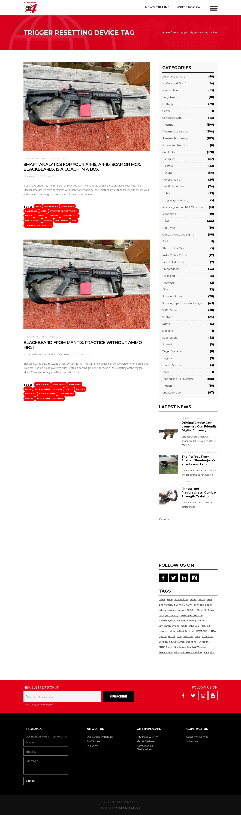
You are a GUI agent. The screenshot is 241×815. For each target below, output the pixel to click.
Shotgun (167, 317)
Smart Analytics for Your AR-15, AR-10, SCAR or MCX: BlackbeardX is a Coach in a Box (82, 167)
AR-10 (38, 206)
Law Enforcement (173, 186)
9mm (170, 599)
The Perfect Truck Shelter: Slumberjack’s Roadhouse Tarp (199, 460)
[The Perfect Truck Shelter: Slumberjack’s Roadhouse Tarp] (168, 464)
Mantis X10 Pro (32, 220)
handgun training (169, 615)
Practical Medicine (173, 262)
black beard (67, 206)
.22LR (162, 599)
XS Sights (209, 652)
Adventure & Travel (174, 76)
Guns (211, 610)
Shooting (191, 641)
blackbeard (31, 211)
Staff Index (93, 741)
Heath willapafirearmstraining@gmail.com (49, 354)
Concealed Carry (172, 117)
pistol (171, 636)
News (165, 220)
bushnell (179, 604)
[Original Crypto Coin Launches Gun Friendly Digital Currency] (168, 432)
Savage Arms (176, 641)
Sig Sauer (179, 647)
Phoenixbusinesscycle (127, 807)
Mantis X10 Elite (70, 216)
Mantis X (40, 216)
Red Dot (188, 636)
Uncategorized (171, 392)
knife (201, 620)
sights (166, 324)
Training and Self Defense (178, 378)
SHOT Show (169, 310)
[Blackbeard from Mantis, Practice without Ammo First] (86, 284)
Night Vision (169, 227)
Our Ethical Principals (100, 736)
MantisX (48, 220)
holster (181, 620)
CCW (189, 604)
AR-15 (201, 599)
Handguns (168, 159)
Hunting (167, 172)
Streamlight (165, 652)
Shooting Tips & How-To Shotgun (182, 303)
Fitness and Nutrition (175, 145)
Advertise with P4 (147, 736)
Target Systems (172, 351)
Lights (166, 193)
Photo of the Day (173, 248)
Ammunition (170, 90)
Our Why (92, 746)
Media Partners (146, 741)
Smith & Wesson (196, 647)
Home (166, 32)
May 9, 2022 (56, 336)
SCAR (74, 220)
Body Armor (169, 97)
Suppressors (169, 337)
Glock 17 (201, 610)
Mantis (28, 216)
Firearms (167, 124)
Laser (44, 211)
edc (161, 610)
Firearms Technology (37, 158)
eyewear (170, 610)
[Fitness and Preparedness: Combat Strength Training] (168, 495)
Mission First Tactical (182, 631)
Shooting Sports (172, 296)
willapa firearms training (188, 652)
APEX (193, 599)
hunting (191, 620)
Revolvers (168, 282)
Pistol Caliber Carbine (175, 255)
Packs (166, 241)
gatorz (180, 610)
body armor (165, 604)
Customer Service (197, 736)
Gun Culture (169, 152)
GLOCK (190, 610)
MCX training (61, 220)
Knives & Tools (171, 179)
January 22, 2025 (59, 158)
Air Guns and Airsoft (174, 83)
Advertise (192, 741)
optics (162, 636)
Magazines (169, 214)
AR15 (209, 599)
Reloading (168, 275)
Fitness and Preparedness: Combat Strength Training (199, 492)
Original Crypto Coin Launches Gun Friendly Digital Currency (199, 426)
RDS (179, 636)
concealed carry (203, 604)
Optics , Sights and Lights (178, 234)
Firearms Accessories (175, 131)
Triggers (167, 385)
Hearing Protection (191, 615)
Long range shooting (175, 200)
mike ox (163, 631)
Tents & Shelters (172, 365)
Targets (167, 358)
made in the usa (190, 626)
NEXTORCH (202, 631)
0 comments (50, 176)
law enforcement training (64, 211)
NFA (213, 631)
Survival (167, 344)
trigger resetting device (38, 225)
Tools (165, 372)
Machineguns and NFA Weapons (182, 207)
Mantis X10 (53, 216)
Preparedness (170, 269)
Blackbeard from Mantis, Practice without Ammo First (82, 345)
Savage (163, 641)
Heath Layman (167, 620)
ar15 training (51, 206)
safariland (207, 636)
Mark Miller (32, 176)
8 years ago (196, 418)
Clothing (167, 104)
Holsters (167, 166)
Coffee (166, 111)
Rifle (165, 289)
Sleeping (167, 330)
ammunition (181, 599)
